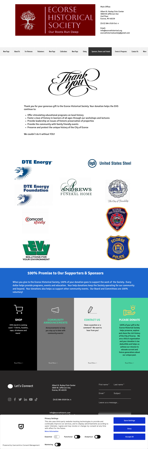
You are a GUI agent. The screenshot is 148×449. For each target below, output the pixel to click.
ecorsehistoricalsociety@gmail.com (115, 33)
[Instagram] (9, 399)
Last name (118, 385)
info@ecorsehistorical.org (111, 30)
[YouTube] (31, 399)
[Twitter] (20, 399)
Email (101, 393)
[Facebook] (15, 399)
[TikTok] (36, 399)
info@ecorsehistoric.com (60, 412)
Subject (117, 393)
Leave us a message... (109, 402)
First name (103, 385)
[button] (18, 363)
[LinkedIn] (25, 399)
